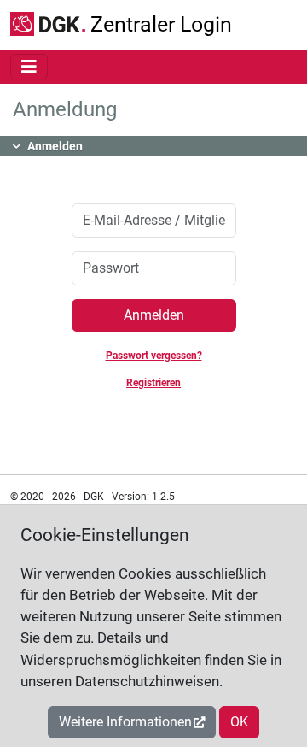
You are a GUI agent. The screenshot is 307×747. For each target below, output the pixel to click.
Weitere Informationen (125, 722)
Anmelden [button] (55, 146)
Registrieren (153, 383)
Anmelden (154, 315)
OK (239, 722)
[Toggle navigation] (29, 66)
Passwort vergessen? (154, 356)
